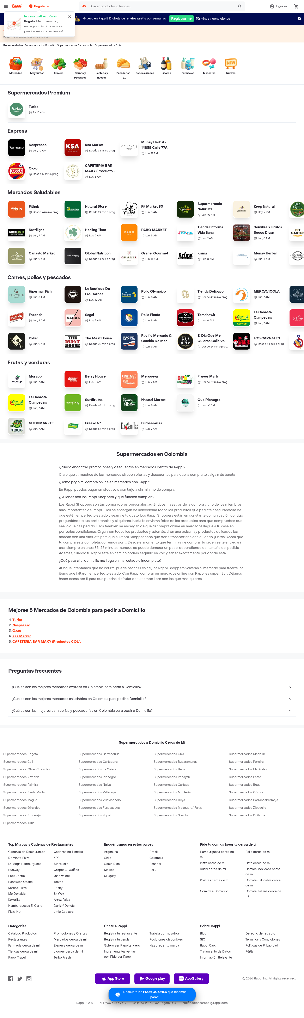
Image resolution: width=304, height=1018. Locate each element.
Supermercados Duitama (247, 815)
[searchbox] (161, 6)
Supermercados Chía (169, 754)
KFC (57, 858)
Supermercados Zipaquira (248, 808)
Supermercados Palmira (20, 785)
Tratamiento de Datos (215, 952)
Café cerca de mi (257, 863)
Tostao (58, 882)
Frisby (58, 888)
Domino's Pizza (19, 858)
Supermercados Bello (169, 769)
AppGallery (194, 978)
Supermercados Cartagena (98, 762)
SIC (202, 940)
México (109, 870)
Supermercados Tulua (19, 823)
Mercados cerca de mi (70, 940)
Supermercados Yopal (94, 815)
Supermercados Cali (18, 762)
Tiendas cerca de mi (23, 952)
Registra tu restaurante (120, 934)
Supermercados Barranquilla (99, 754)
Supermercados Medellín (247, 754)
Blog (203, 934)
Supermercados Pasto (245, 777)
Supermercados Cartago (171, 785)
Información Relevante (216, 958)
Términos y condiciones (213, 19)
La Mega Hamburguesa (24, 864)
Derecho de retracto (260, 934)
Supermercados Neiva (95, 785)
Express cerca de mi (69, 946)
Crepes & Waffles (66, 870)
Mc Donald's (17, 894)
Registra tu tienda (116, 940)
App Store (116, 978)
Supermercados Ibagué (20, 800)
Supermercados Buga (244, 785)
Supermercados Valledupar (98, 792)
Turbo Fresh (62, 958)
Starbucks (61, 864)
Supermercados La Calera (97, 769)
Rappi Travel (17, 958)
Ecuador (156, 864)
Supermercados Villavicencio (100, 800)
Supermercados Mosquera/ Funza (178, 808)
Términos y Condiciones (262, 940)
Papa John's (16, 876)
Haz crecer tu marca (164, 946)
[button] (39, 6)
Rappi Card (208, 946)
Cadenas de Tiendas (68, 852)
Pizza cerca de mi (212, 863)
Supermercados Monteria (172, 792)
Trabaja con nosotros (165, 934)
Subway (13, 870)
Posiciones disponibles (166, 940)
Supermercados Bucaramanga (175, 762)
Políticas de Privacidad (261, 946)
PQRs (249, 952)
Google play (155, 978)
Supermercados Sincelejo (22, 815)
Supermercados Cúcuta (246, 792)
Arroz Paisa (62, 900)
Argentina (111, 852)
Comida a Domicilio (214, 891)
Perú (153, 870)
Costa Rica (112, 864)
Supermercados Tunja (169, 800)
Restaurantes (17, 940)
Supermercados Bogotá (20, 754)
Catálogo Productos (22, 934)
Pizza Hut (14, 912)
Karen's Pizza (17, 888)
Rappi (7, 36)
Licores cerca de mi (68, 952)
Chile (107, 858)
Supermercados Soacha (171, 815)
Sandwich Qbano (20, 882)
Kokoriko (14, 900)
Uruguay (110, 876)
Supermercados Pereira (246, 762)
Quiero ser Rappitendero (122, 946)
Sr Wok (59, 894)
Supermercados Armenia (21, 777)
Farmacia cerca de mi (24, 946)
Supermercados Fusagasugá (99, 808)
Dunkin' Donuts (64, 906)
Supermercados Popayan (172, 777)
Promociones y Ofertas (70, 934)
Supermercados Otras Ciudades (26, 769)
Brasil (154, 852)
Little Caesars (64, 912)
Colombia (156, 858)
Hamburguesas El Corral (25, 906)
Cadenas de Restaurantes (26, 852)
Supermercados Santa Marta (24, 792)
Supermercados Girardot (21, 808)
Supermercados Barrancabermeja (253, 800)
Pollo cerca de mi (257, 852)
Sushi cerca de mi (213, 869)
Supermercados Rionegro (97, 777)
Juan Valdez (62, 876)
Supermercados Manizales (248, 769)
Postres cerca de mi (214, 880)
